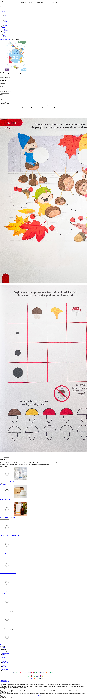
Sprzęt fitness (6, 30)
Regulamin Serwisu (5, 662)
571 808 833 (2, 11)
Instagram (3, 657)
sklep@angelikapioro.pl (7, 11)
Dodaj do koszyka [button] (3, 94)
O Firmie (3, 665)
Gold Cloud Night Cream (5, 499)
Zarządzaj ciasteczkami (4, 680)
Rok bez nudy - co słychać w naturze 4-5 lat (8, 573)
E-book (5, 20)
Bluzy (5, 23)
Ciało (5, 15)
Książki (5, 19)
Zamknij (1, 1)
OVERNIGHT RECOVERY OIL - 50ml (7, 517)
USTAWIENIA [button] (2, 696)
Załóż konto (3, 8)
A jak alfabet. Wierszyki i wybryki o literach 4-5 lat (9, 535)
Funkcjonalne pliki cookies (4, 688)
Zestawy (5, 24)
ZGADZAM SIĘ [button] (2, 698)
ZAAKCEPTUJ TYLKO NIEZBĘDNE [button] (6, 697)
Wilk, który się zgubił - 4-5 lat (5, 626)
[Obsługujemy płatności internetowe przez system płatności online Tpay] (34, 673)
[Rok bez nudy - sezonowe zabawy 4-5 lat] (15, 70)
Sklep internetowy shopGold (4, 681)
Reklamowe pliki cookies (4, 692)
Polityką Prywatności (41, 695)
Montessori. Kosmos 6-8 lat (5, 644)
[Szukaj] (0, 6)
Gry (4, 37)
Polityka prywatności (5, 670)
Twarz (5, 14)
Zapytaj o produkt (2, 484)
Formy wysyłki (4, 661)
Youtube (3, 656)
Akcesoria (5, 21)
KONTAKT (4, 666)
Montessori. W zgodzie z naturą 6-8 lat (7, 591)
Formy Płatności (4, 660)
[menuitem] (35, 15)
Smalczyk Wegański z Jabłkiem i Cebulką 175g (9, 553)
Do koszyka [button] (11, 555)
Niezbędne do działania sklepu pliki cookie (7, 685)
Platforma (5, 29)
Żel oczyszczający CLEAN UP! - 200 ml (7, 481)
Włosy (5, 16)
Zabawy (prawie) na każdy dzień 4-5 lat (7, 608)
